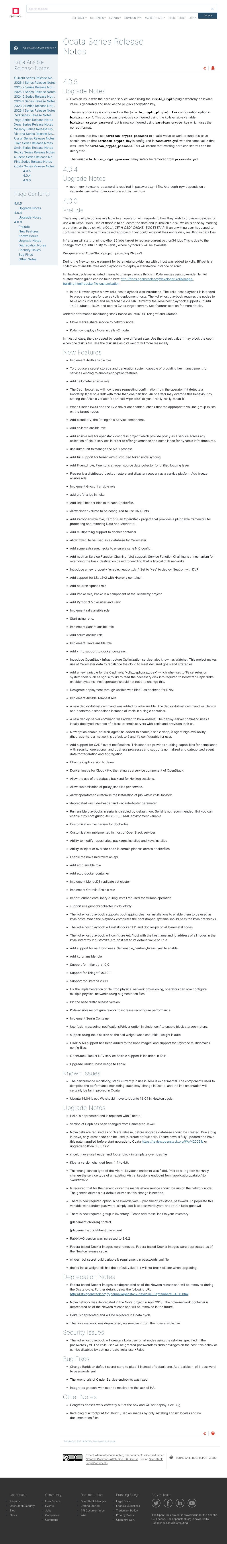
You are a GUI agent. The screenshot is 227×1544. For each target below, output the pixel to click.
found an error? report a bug (196, 1457)
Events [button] (114, 17)
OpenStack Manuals (93, 1501)
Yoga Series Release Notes (33, 120)
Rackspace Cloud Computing (170, 1523)
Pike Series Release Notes (33, 161)
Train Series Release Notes (33, 143)
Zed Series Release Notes (32, 115)
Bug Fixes (26, 254)
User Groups (53, 1501)
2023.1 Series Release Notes (34, 110)
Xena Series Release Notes (33, 124)
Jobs (48, 1510)
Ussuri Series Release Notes (34, 138)
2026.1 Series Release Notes (34, 82)
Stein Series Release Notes (33, 147)
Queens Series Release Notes (35, 157)
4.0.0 (27, 180)
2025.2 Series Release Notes (35, 87)
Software (78, 17)
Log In (208, 15)
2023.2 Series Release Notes (35, 106)
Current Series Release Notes (35, 78)
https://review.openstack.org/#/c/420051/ (172, 1141)
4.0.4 (27, 175)
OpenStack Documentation (38, 47)
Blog (171, 17)
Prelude (24, 226)
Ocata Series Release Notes (34, 166)
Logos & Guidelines (128, 1505)
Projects (15, 1501)
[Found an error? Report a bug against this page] (212, 68)
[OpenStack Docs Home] (16, 47)
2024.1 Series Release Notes (34, 101)
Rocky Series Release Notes (34, 152)
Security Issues (30, 250)
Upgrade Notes (30, 208)
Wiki (83, 1515)
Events (49, 1505)
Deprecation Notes (32, 245)
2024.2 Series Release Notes (35, 96)
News (13, 1515)
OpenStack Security (22, 1505)
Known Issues (28, 236)
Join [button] (191, 17)
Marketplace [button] (154, 17)
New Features (29, 231)
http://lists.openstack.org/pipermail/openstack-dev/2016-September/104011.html (129, 1294)
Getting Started (90, 1505)
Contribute (51, 1519)
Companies (52, 1515)
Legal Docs (123, 1501)
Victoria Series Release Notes (35, 133)
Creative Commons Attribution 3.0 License (112, 1459)
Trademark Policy (127, 1510)
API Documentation (93, 1510)
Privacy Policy (125, 1515)
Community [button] (132, 17)
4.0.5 (27, 171)
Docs (181, 17)
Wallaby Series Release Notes (35, 129)
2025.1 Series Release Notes (34, 92)
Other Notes (27, 259)
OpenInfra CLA (125, 1519)
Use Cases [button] (97, 17)
